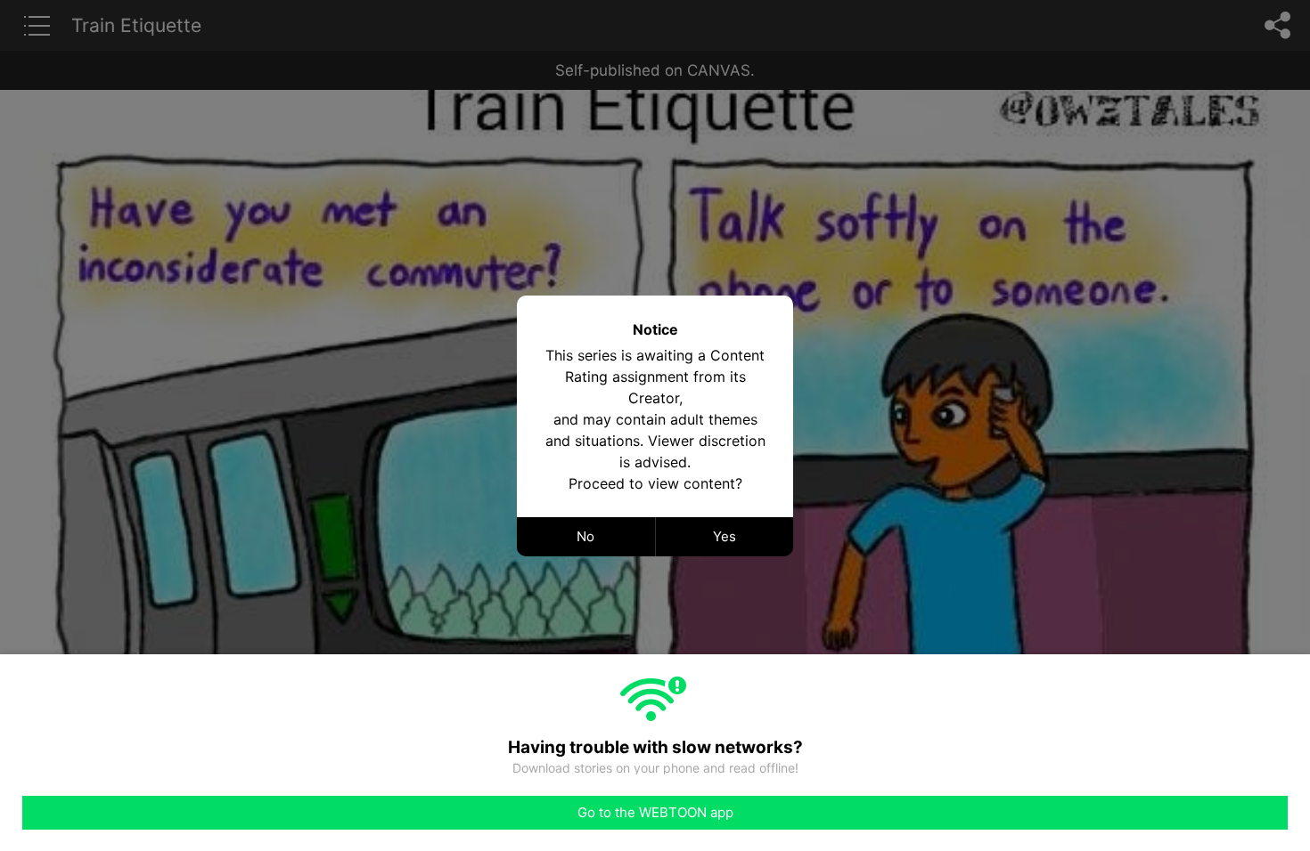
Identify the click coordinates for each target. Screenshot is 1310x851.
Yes (724, 536)
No (585, 536)
